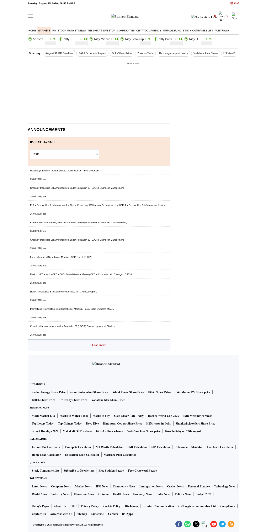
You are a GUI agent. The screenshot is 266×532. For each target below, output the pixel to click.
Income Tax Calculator (46, 447)
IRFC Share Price (159, 392)
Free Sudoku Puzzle (111, 470)
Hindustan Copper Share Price (122, 423)
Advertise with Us (61, 514)
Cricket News (175, 486)
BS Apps (127, 514)
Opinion (103, 494)
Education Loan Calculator (82, 454)
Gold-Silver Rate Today (129, 415)
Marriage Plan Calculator (120, 454)
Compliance (227, 506)
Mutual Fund (172, 30)
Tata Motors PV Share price (192, 392)
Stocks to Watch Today (74, 415)
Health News (121, 494)
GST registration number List (197, 506)
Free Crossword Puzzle (142, 470)
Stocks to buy (101, 415)
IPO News (102, 486)
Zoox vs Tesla (145, 53)
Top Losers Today (43, 423)
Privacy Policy (90, 506)
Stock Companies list (198, 30)
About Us (60, 506)
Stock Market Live (43, 415)
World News (39, 494)
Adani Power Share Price (128, 392)
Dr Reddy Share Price (73, 400)
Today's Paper (40, 506)
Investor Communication (158, 506)
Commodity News (124, 486)
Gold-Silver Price (122, 53)
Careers (113, 514)
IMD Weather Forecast (197, 415)
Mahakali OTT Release (77, 431)
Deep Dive (92, 423)
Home (32, 30)
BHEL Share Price (43, 400)
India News (163, 494)
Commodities (126, 30)
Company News (61, 486)
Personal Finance (199, 486)
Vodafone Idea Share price (143, 431)
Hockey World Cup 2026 (163, 415)
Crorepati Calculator (78, 447)
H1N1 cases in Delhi (158, 423)
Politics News (183, 494)
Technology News (224, 486)
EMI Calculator (137, 447)
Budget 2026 (203, 494)
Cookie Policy (112, 506)
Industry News (60, 494)
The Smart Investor (101, 30)
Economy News (142, 494)
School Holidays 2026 (45, 431)
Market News (83, 486)
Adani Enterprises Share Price (89, 392)
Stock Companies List (45, 470)
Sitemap (82, 514)
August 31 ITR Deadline (59, 53)
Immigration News (151, 486)
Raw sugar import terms (173, 53)
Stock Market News (72, 30)
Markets (44, 30)
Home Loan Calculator (46, 454)
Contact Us (39, 514)
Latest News (39, 486)
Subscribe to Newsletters (79, 470)
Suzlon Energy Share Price (48, 392)
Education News (84, 494)
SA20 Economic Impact (92, 53)
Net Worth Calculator (109, 447)
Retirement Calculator (189, 447)
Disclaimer (131, 506)
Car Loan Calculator (220, 447)
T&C (73, 506)
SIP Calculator (160, 447)
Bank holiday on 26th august (183, 431)
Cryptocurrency (148, 30)
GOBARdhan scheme (109, 431)
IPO (54, 30)
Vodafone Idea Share (205, 53)
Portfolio (222, 30)
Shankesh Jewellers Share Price (195, 423)
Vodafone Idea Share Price (108, 400)
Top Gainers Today (70, 423)
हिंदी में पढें (234, 4)
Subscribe (97, 514)
